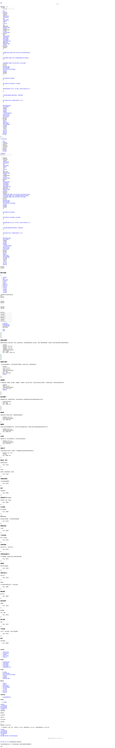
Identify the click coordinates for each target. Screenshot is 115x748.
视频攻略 (5, 71)
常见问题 (5, 688)
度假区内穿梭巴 (6, 115)
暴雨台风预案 (6, 123)
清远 (6, 138)
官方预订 (5, 134)
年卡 (4, 24)
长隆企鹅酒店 (6, 37)
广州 (1, 138)
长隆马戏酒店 (6, 38)
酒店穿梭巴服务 (6, 68)
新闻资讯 (5, 133)
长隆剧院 (5, 21)
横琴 (4, 138)
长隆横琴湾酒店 (6, 36)
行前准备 (5, 70)
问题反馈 (5, 121)
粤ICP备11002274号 (4, 741)
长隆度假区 (5, 323)
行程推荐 (5, 675)
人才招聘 (2, 709)
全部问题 (5, 126)
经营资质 (6, 735)
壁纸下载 (5, 130)
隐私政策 (15, 735)
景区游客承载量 (6, 124)
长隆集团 (5, 12)
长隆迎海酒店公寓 (7, 41)
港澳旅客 (5, 111)
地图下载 (5, 131)
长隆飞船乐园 (6, 17)
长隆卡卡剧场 (6, 19)
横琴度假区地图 (6, 27)
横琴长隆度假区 (6, 324)
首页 (4, 11)
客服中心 (5, 120)
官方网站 (5, 31)
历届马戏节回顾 (6, 32)
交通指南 (5, 28)
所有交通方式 (6, 116)
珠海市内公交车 (6, 114)
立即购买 (5, 702)
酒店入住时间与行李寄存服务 (9, 69)
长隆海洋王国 (6, 16)
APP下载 (5, 129)
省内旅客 (5, 110)
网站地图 (2, 735)
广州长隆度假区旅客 (7, 113)
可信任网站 (11, 735)
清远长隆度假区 (3, 708)
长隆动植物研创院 (7, 697)
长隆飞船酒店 (6, 39)
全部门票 (5, 23)
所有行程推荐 (6, 106)
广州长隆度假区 (3, 705)
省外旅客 (5, 109)
